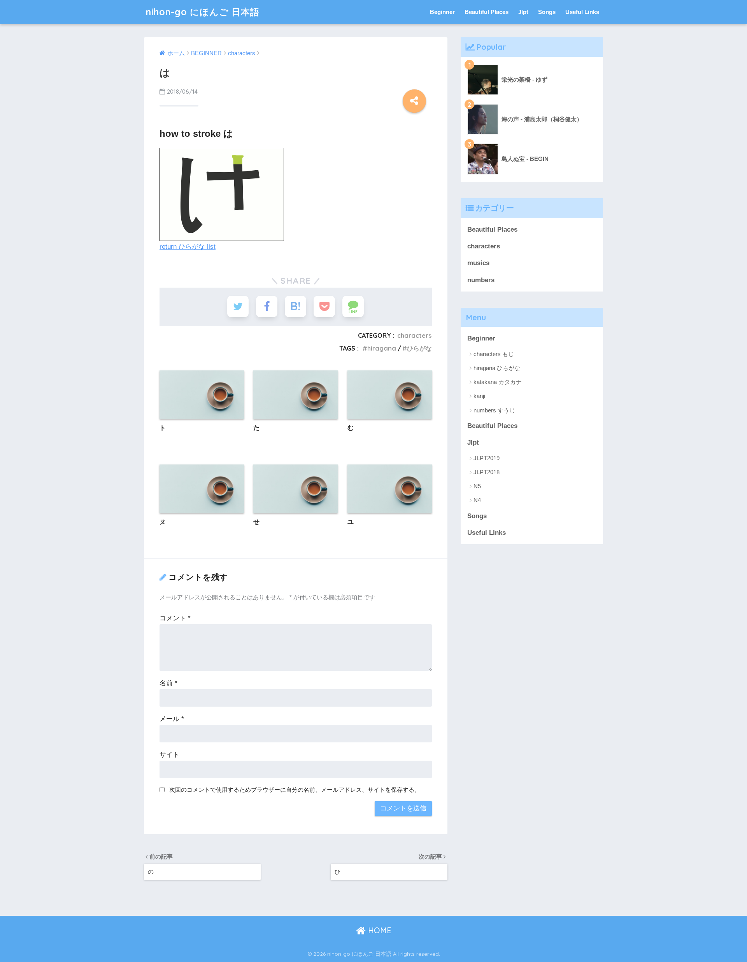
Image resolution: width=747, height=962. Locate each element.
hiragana (381, 348)
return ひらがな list (188, 246)
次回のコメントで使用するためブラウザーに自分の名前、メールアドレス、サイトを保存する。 (294, 789)
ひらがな (419, 348)
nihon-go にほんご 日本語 (203, 11)
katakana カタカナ (497, 382)
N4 (477, 500)
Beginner (442, 12)
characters (414, 335)
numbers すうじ (494, 410)
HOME (378, 930)
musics (478, 263)
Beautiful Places (487, 12)
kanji (479, 396)
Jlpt (523, 12)
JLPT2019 (486, 458)
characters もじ (493, 354)
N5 (477, 486)
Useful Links (582, 12)
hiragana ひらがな (496, 368)
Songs (547, 12)
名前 (168, 683)
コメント (175, 618)
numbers (480, 280)
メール (172, 719)
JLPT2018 (486, 472)
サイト (169, 754)
